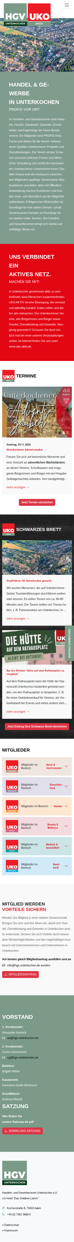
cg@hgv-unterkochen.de (22, 1057)
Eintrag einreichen (69, 643)
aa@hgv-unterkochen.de (22, 1038)
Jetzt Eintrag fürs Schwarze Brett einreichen (37, 726)
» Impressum (10, 1230)
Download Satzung (24, 1130)
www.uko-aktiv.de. (20, 346)
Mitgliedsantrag (22, 974)
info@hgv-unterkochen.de (23, 965)
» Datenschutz (10, 1224)
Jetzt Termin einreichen (37, 502)
